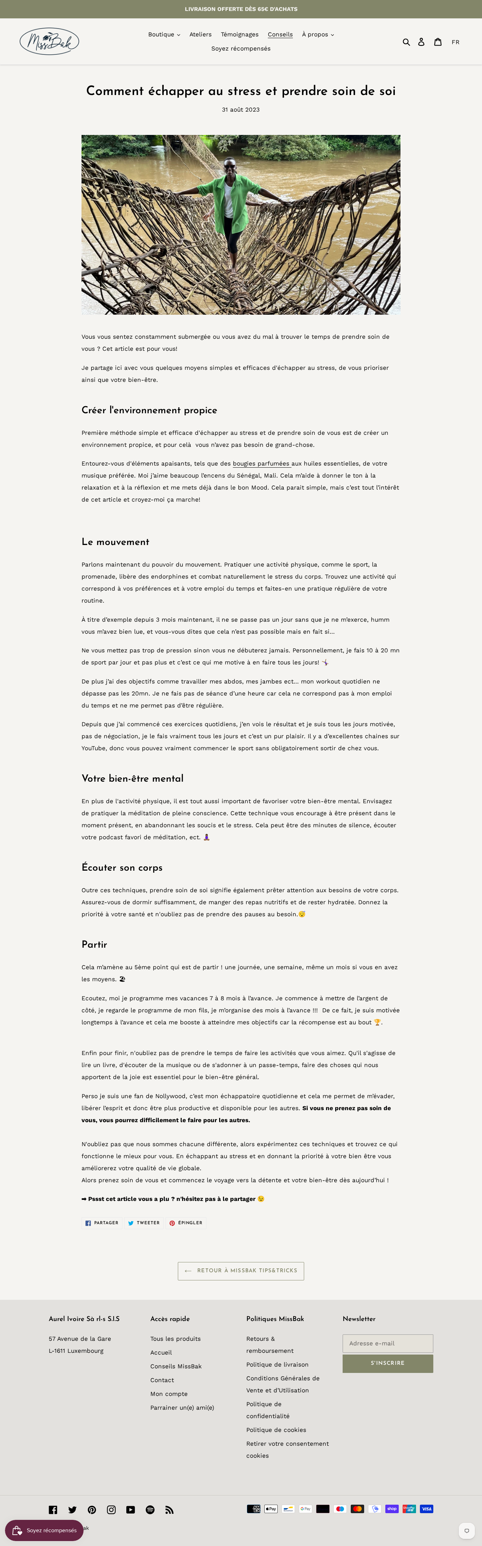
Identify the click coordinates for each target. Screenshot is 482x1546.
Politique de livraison (277, 1364)
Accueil (161, 1352)
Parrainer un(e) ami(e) (182, 1407)
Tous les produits (175, 1338)
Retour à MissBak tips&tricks (246, 1271)
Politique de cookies (276, 1429)
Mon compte (169, 1393)
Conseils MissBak (176, 1366)
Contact (162, 1380)
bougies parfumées (262, 463)
